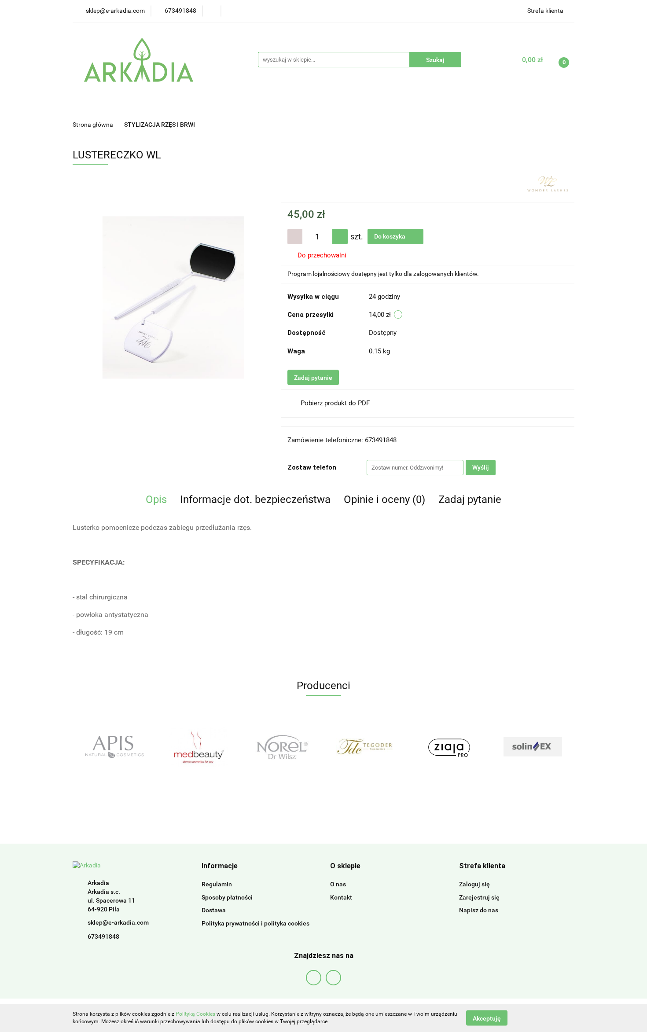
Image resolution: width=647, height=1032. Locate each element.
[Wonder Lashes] (547, 183)
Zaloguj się (474, 884)
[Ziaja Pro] (365, 747)
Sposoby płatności (227, 897)
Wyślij (480, 467)
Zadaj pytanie (313, 377)
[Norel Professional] (198, 747)
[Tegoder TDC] (282, 747)
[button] (220, 866)
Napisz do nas (478, 910)
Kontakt (341, 897)
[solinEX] (449, 747)
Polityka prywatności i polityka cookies (255, 923)
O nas (338, 884)
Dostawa (214, 910)
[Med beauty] (114, 747)
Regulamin (217, 884)
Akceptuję (487, 1017)
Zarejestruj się (479, 897)
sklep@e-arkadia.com (118, 922)
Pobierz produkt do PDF (335, 403)
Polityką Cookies (195, 1014)
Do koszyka (390, 236)
